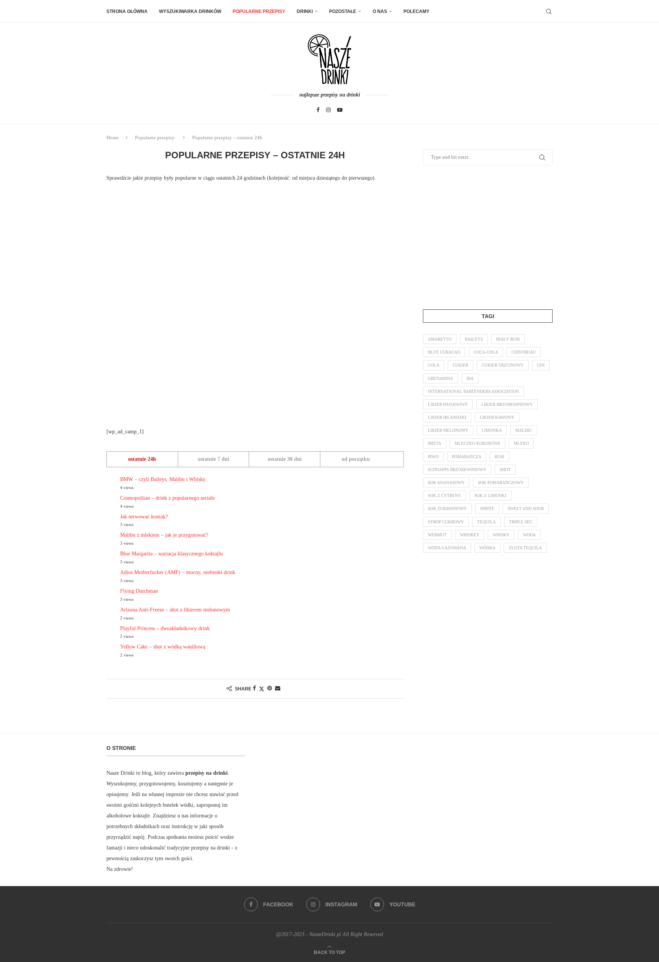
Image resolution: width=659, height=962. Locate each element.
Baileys (474, 339)
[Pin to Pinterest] (269, 688)
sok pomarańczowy (501, 482)
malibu (523, 430)
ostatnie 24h (142, 459)
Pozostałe (342, 11)
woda (529, 534)
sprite (487, 508)
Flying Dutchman (139, 591)
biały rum (508, 339)
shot (505, 469)
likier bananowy (448, 404)
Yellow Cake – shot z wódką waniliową (162, 647)
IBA (470, 378)
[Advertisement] (163, 304)
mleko (521, 443)
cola (433, 365)
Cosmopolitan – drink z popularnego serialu (167, 498)
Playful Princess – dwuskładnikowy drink (165, 628)
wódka (487, 547)
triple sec (520, 522)
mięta (434, 443)
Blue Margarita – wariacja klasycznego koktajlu (171, 554)
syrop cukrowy (446, 522)
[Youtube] (339, 110)
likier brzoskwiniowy (507, 404)
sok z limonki (490, 495)
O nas (380, 11)
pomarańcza (466, 456)
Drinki (305, 11)
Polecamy (416, 11)
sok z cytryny (444, 495)
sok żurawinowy (447, 508)
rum (499, 456)
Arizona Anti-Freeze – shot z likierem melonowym (175, 610)
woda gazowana (447, 547)
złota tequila (525, 547)
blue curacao (444, 352)
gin (541, 365)
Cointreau (523, 352)
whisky (501, 534)
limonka (492, 430)
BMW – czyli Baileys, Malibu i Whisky (163, 479)
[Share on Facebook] (254, 688)
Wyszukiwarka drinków (190, 11)
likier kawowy (497, 417)
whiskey (469, 534)
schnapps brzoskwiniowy (457, 469)
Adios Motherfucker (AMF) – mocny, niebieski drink (177, 572)
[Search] (549, 11)
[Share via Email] (277, 688)
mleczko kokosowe (477, 443)
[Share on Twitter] (261, 688)
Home (112, 137)
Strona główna (127, 11)
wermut (437, 534)
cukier (460, 365)
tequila (486, 522)
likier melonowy (448, 430)
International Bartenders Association (473, 391)
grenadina (440, 378)
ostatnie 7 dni (213, 459)
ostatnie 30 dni (285, 459)
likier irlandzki (447, 417)
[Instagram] (328, 110)
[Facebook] (318, 110)
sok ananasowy (446, 482)
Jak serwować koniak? (144, 517)
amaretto (440, 339)
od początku (356, 459)
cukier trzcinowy (503, 365)
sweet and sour (526, 508)
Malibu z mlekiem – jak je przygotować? (164, 535)
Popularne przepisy (259, 11)
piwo (433, 456)
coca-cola (486, 352)
